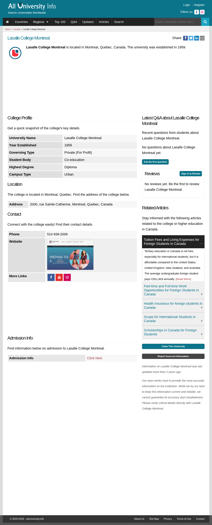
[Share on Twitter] (191, 38)
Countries (21, 22)
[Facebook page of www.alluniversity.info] (196, 12)
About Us (139, 519)
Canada (16, 29)
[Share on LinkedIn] (196, 38)
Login (186, 5)
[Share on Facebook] (185, 38)
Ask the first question (155, 161)
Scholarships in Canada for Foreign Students (170, 332)
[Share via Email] (202, 38)
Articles (104, 22)
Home (7, 29)
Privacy (168, 519)
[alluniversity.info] (31, 9)
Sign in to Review (190, 173)
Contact (200, 519)
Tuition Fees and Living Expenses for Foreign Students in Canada (171, 242)
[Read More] (183, 279)
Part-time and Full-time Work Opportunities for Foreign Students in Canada (171, 290)
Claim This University (173, 346)
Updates (88, 22)
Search (119, 22)
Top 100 (59, 22)
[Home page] (7, 22)
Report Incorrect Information (173, 356)
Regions (39, 22)
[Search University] (205, 22)
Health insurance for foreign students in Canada (173, 305)
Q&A (74, 22)
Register (199, 5)
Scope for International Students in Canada (170, 319)
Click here (94, 358)
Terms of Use (184, 519)
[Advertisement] (72, 87)
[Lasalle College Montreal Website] (70, 269)
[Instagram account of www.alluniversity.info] (202, 12)
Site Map (154, 519)
